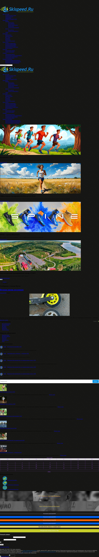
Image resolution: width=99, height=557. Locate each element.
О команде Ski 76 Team (10, 75)
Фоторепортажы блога (10, 105)
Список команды (9, 76)
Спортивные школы (10, 114)
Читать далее (52, 394)
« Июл (48, 471)
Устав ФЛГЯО (11, 84)
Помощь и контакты (7, 119)
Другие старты (5, 329)
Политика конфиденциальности (12, 120)
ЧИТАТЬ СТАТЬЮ (4, 201)
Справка (5, 113)
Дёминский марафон (12, 480)
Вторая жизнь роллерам (12, 289)
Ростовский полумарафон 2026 (14, 346)
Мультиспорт (8, 95)
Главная (4, 282)
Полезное (5, 109)
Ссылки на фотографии (10, 104)
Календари (5, 93)
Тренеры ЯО (11, 86)
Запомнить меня (5, 542)
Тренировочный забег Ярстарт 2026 (8, 428)
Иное (3, 341)
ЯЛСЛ (6, 88)
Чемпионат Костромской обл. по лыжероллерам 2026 (12, 440)
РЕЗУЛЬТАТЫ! (3, 162)
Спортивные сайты (9, 118)
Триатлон (7, 98)
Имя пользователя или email (6, 537)
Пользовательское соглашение (12, 122)
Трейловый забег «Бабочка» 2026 (7, 404)
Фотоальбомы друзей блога (11, 107)
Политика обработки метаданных (13, 121)
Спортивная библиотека (12, 489)
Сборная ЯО (11, 82)
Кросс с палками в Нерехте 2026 (7, 391)
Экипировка (8, 78)
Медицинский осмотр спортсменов (13, 115)
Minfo (5, 346)
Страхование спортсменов (11, 116)
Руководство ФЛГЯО (13, 85)
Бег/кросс (4, 326)
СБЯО (6, 92)
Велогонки (7, 99)
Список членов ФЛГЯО (13, 87)
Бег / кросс (7, 97)
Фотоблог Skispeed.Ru (10, 103)
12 (36, 464)
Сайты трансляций (9, 112)
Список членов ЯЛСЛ (13, 91)
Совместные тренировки (13, 484)
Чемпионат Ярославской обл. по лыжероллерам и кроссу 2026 (21, 360)
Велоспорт (4, 337)
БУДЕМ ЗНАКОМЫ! (5, 278)
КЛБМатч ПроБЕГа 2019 (11, 79)
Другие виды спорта (10, 101)
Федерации (5, 80)
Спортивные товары (10, 110)
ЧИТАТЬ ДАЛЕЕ (4, 320)
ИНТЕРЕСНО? (3, 239)
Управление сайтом (4, 547)
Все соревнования (6, 323)
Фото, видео (5, 102)
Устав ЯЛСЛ (11, 90)
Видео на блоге (8, 108)
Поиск (95, 381)
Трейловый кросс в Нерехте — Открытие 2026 (18, 353)
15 (78, 464)
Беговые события (6, 336)
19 (36, 466)
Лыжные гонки (8, 96)
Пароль (1, 539)
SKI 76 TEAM (6, 74)
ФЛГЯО (7, 81)
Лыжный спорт (5, 335)
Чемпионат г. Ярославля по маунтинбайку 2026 (11, 416)
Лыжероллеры (5, 340)
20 (50, 466)
